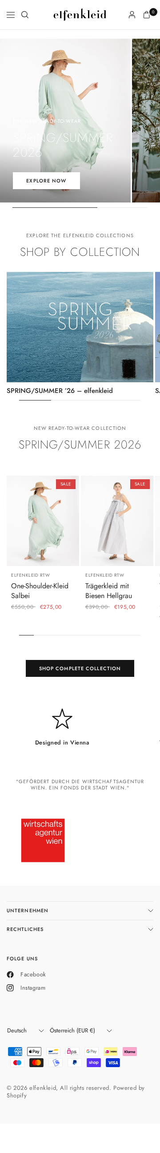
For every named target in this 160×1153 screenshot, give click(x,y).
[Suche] (25, 15)
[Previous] (13, 521)
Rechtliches (25, 929)
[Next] (72, 521)
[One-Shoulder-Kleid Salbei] (43, 521)
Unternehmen (27, 910)
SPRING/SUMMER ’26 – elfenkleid (60, 391)
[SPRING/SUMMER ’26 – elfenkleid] (80, 327)
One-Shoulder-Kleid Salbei (39, 590)
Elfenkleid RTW (30, 576)
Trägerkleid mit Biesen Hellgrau (108, 590)
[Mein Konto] (132, 15)
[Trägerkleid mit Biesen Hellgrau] (117, 521)
